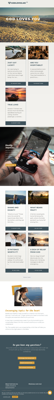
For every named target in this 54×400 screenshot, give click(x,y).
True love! (13, 105)
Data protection (10, 387)
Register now (10, 165)
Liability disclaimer (10, 386)
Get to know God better (26, 367)
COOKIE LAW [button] (6, 396)
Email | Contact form (26, 362)
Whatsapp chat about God (26, 358)
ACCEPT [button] (15, 396)
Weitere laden (27, 277)
